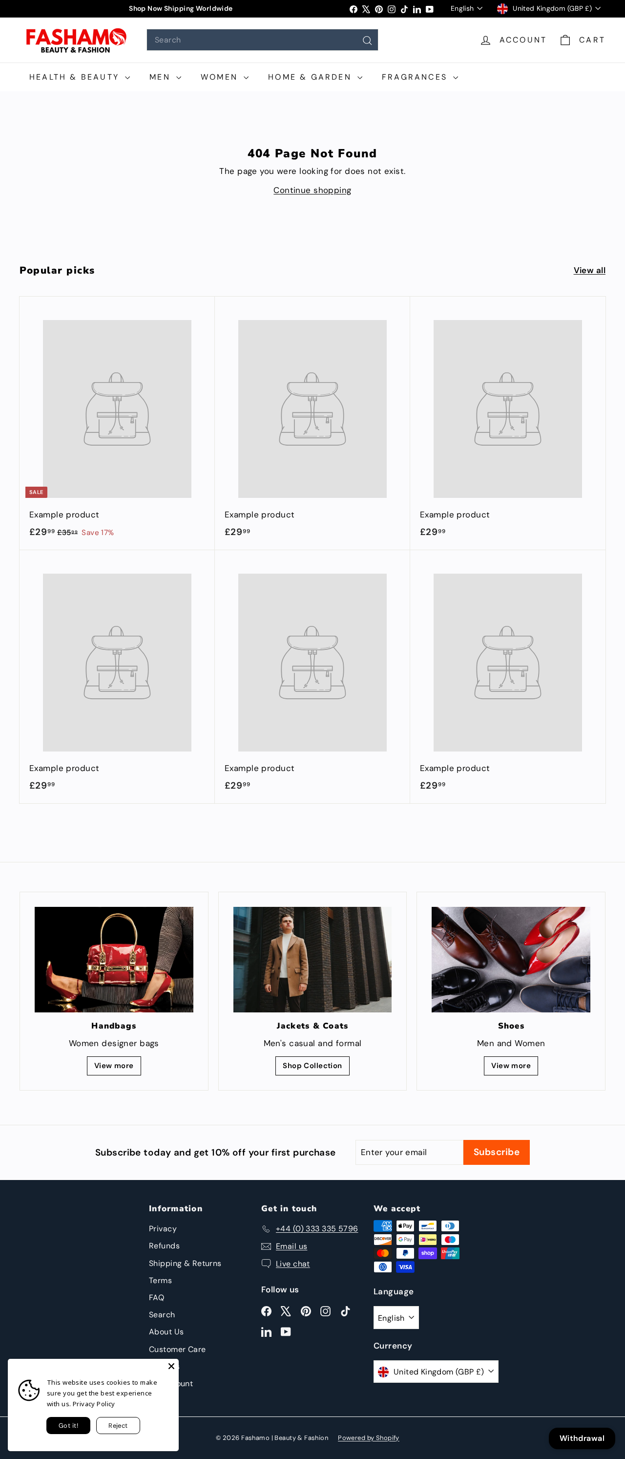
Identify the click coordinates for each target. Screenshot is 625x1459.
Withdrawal (582, 1438)
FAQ (156, 1297)
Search (162, 1314)
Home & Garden (311, 77)
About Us (166, 1332)
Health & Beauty (76, 77)
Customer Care (177, 1349)
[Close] (171, 1366)
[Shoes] (511, 959)
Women (221, 77)
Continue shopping (312, 190)
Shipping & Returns (185, 1263)
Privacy (163, 1228)
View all (589, 270)
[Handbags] (114, 959)
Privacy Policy (94, 1403)
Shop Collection (312, 1066)
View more (114, 1066)
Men (161, 77)
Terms (160, 1280)
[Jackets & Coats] (312, 959)
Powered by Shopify (368, 1438)
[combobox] (262, 40)
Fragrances (416, 77)
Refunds (164, 1246)
